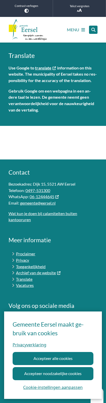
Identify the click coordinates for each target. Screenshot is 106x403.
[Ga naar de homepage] (27, 30)
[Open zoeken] (93, 30)
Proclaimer (25, 253)
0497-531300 (37, 190)
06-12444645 (42, 196)
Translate (24, 279)
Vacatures (25, 285)
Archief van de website (36, 272)
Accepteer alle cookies (53, 358)
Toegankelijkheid (31, 266)
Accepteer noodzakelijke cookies (53, 373)
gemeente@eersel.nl (38, 202)
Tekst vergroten (79, 6)
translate (43, 67)
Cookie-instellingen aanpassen (53, 387)
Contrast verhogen (26, 5)
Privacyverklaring (29, 345)
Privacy (22, 260)
